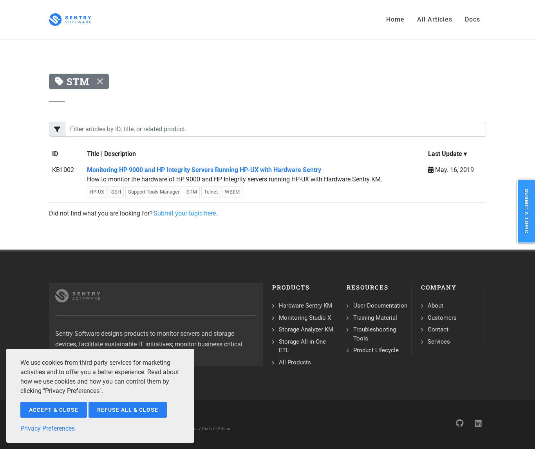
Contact (438, 329)
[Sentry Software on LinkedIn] (478, 423)
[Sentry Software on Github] (459, 423)
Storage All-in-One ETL (302, 346)
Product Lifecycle (376, 350)
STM (191, 192)
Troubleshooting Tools (374, 334)
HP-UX (97, 192)
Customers (442, 317)
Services (439, 341)
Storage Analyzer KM (306, 329)
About (435, 305)
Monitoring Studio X (305, 317)
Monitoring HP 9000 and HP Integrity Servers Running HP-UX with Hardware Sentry (204, 170)
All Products (295, 362)
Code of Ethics (216, 428)
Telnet (211, 192)
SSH (116, 192)
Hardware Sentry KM (305, 305)
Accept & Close (53, 410)
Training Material (375, 317)
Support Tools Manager (153, 192)
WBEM (232, 192)
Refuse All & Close (127, 410)
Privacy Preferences (47, 428)
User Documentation (380, 305)
